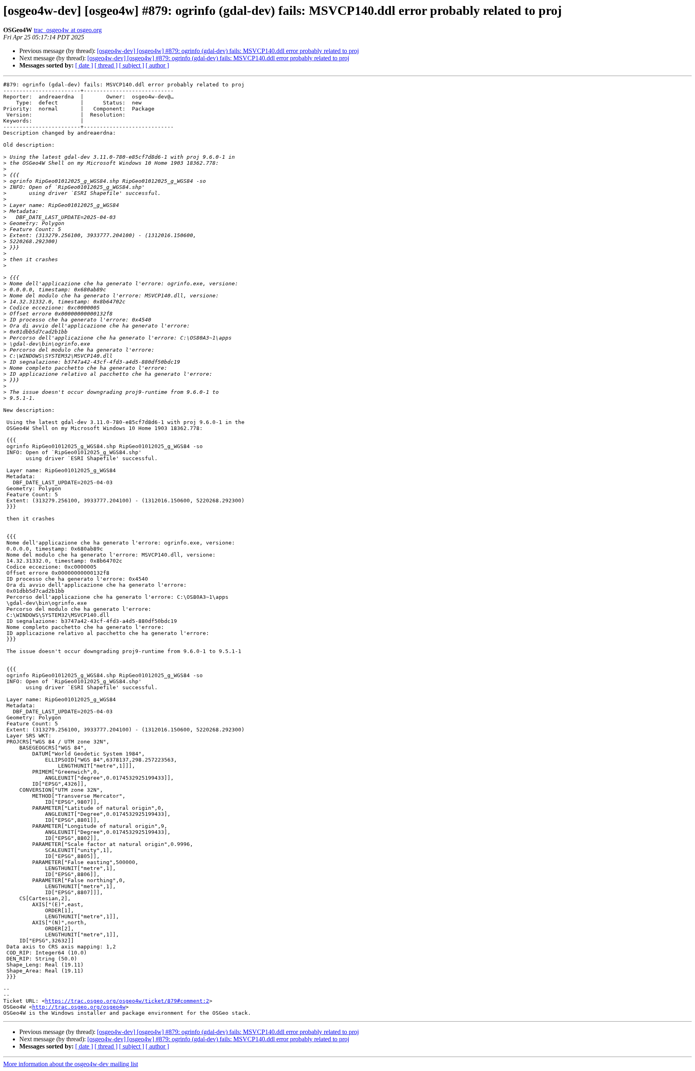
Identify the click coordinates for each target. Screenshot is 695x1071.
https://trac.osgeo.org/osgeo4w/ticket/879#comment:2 (127, 1001)
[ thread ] (106, 65)
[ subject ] (131, 65)
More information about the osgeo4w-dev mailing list (70, 1064)
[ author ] (157, 65)
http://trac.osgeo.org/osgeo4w (78, 1007)
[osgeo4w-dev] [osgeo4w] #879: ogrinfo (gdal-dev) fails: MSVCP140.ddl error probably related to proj (228, 50)
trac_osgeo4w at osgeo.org (68, 30)
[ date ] (84, 65)
